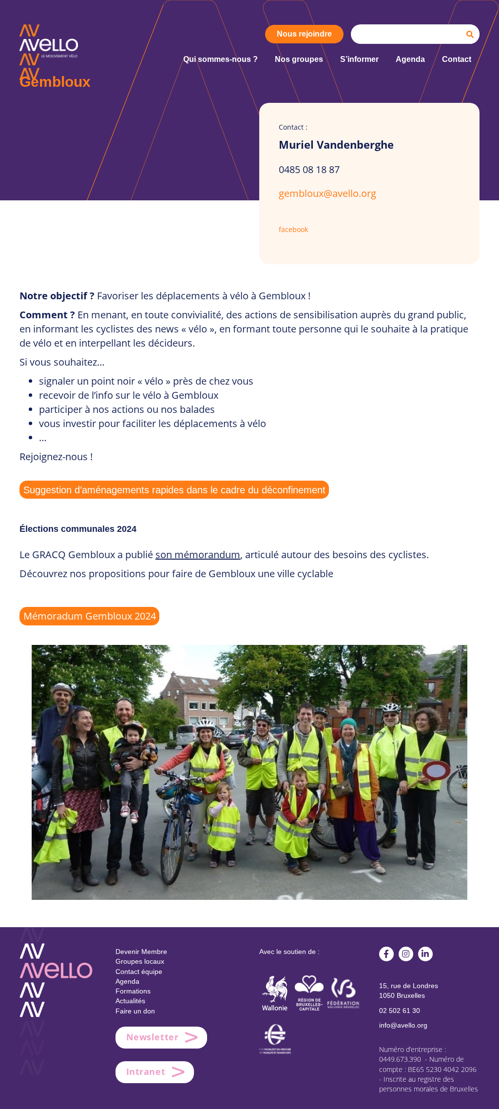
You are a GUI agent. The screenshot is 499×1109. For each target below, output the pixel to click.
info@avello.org (403, 1025)
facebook (293, 229)
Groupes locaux (139, 961)
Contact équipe (138, 971)
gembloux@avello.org (327, 193)
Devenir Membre (141, 951)
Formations (133, 991)
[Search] (470, 34)
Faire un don (135, 1011)
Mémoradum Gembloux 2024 (89, 616)
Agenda (127, 981)
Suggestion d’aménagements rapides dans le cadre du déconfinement (174, 490)
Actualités (130, 1001)
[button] (386, 954)
